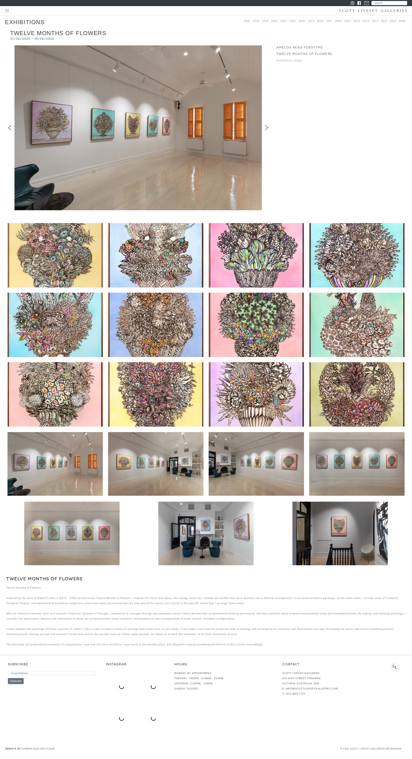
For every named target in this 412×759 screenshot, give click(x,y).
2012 (375, 21)
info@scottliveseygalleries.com (312, 688)
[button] (9, 127)
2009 (402, 21)
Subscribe (16, 681)
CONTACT (291, 664)
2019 (311, 21)
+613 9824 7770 (295, 693)
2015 (347, 21)
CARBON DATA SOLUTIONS (38, 748)
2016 (338, 21)
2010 (393, 21)
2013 (366, 21)
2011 (384, 21)
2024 (265, 21)
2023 (274, 21)
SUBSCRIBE (18, 664)
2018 (320, 21)
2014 (356, 21)
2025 (256, 21)
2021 (292, 21)
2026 (247, 21)
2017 (329, 21)
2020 (302, 21)
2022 (283, 21)
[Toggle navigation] (7, 10)
